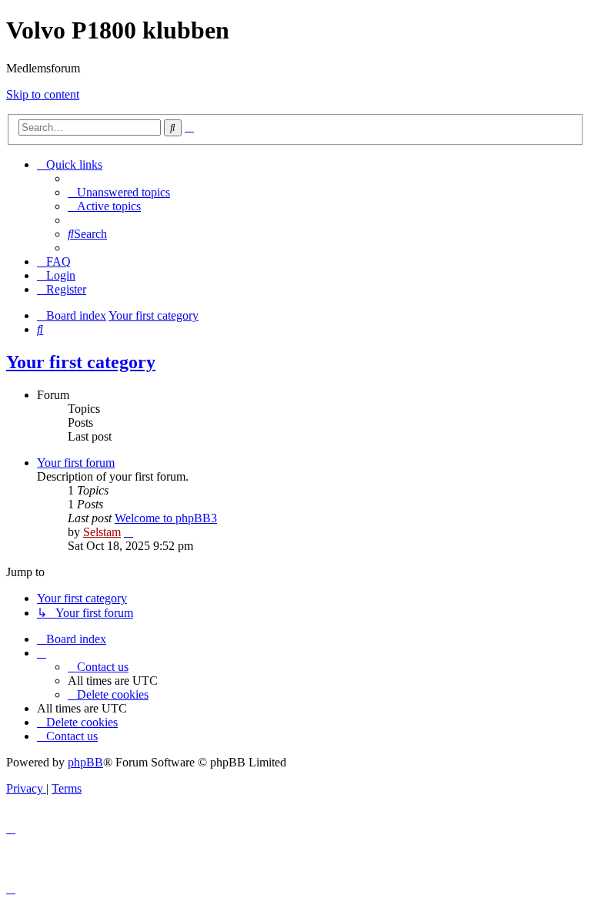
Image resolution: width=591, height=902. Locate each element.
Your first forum (76, 462)
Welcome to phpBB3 (166, 518)
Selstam (102, 531)
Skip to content (42, 94)
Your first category (80, 362)
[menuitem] (119, 192)
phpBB (85, 762)
